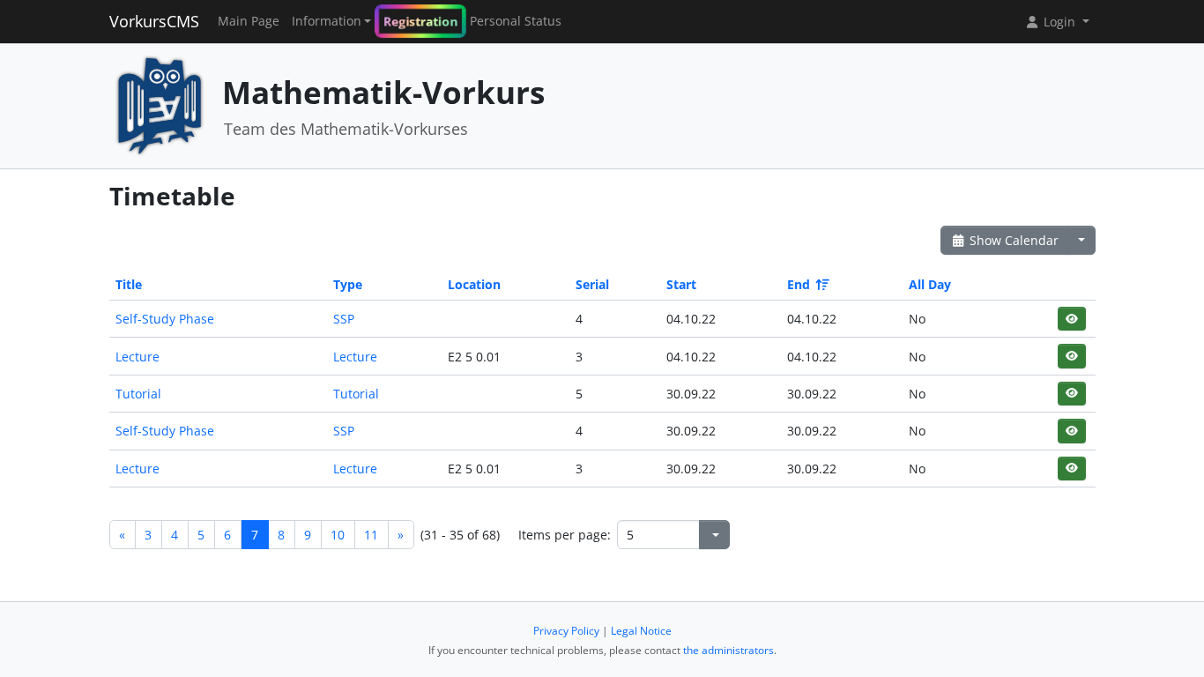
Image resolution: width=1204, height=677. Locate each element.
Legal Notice (641, 630)
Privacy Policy (566, 630)
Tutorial (138, 393)
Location (474, 284)
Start (681, 284)
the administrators (728, 650)
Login (1059, 21)
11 (371, 534)
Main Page (248, 21)
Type (347, 284)
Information (326, 21)
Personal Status (515, 21)
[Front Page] (159, 104)
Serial (592, 284)
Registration (420, 21)
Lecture (137, 356)
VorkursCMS (154, 21)
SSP (343, 318)
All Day (930, 284)
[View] (1071, 319)
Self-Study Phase (164, 318)
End (798, 284)
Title (128, 284)
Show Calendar (1012, 240)
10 (338, 534)
